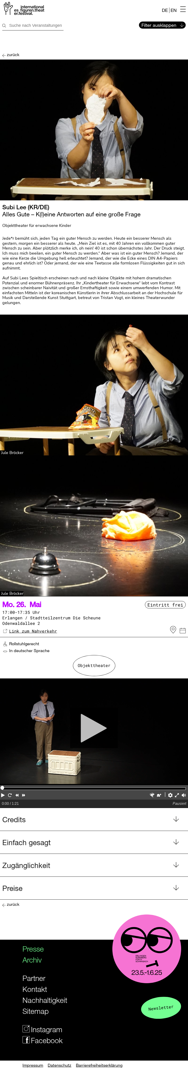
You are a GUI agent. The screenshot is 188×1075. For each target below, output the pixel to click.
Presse (33, 948)
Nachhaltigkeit (40, 1000)
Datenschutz (59, 1065)
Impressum (32, 1065)
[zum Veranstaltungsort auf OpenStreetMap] (173, 630)
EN (174, 10)
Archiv (32, 959)
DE (165, 10)
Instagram (45, 1029)
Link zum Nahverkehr (33, 631)
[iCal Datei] (183, 631)
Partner (33, 978)
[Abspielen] (94, 731)
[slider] (2, 787)
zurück (13, 54)
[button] (3, 796)
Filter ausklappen (158, 25)
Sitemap (35, 1011)
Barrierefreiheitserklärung (99, 1065)
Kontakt (34, 989)
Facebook (45, 1040)
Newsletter (161, 1008)
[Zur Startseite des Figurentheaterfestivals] (23, 9)
